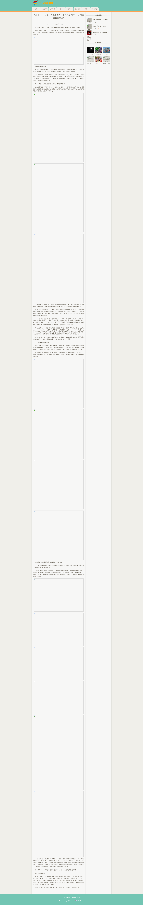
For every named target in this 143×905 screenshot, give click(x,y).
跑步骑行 (77, 9)
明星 (86, 9)
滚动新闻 (94, 9)
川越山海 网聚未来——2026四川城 (100, 19)
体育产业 (52, 9)
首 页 (36, 9)
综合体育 (44, 9)
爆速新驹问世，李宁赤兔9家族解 (100, 32)
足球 (61, 9)
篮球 (69, 9)
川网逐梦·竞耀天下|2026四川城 (99, 26)
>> (98, 22)
